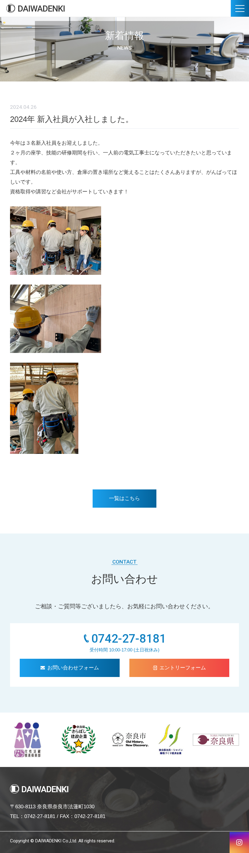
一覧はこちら (124, 498)
